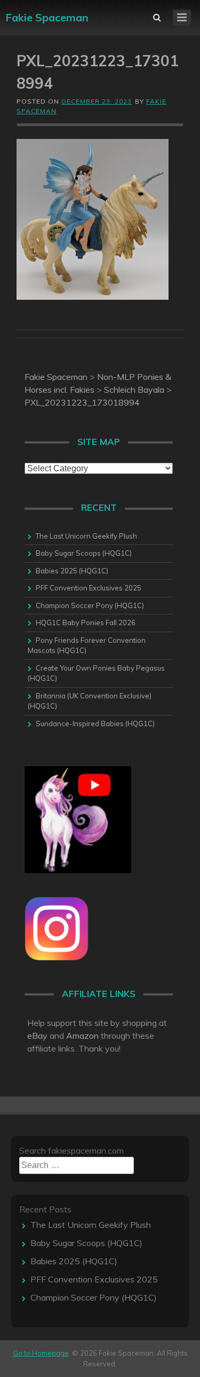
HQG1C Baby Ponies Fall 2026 (85, 622)
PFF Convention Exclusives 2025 (88, 588)
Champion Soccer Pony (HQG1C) (90, 605)
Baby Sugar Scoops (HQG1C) (84, 553)
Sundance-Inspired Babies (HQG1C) (95, 723)
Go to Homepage (41, 1353)
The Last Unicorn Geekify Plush (86, 536)
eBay (37, 1035)
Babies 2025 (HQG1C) (72, 570)
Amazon (82, 1035)
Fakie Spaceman (47, 17)
